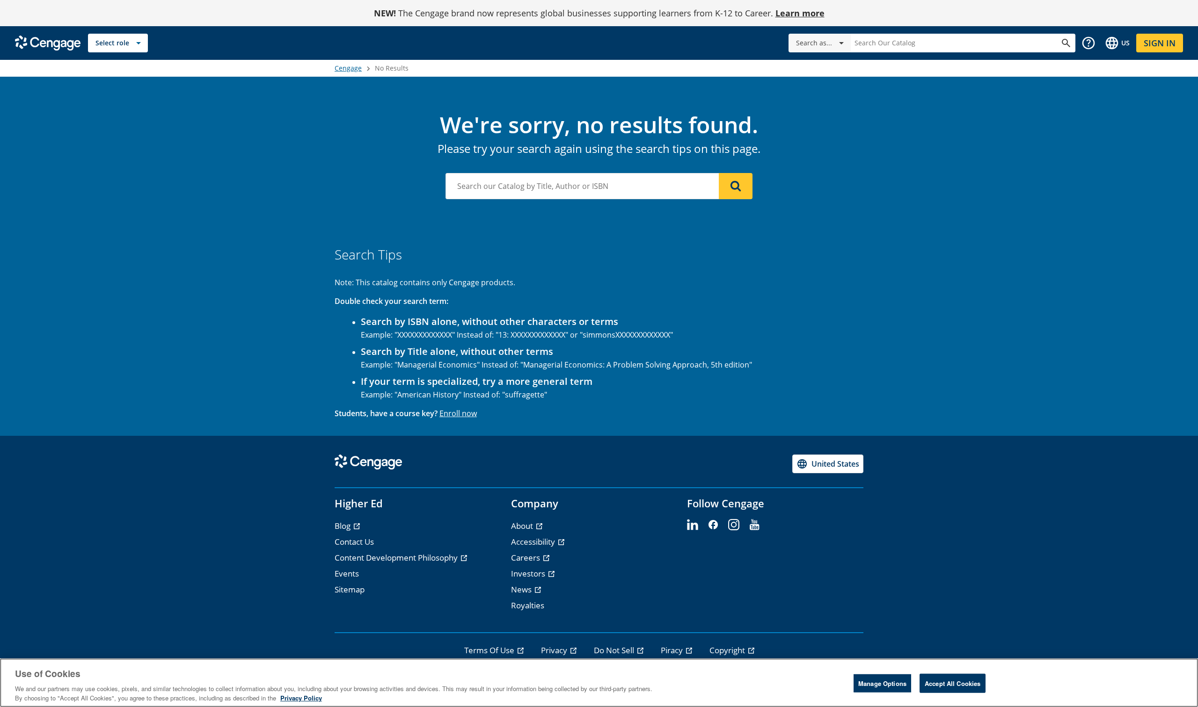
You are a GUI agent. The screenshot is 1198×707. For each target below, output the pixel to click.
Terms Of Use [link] (490, 650)
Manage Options (882, 683)
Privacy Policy (301, 697)
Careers (526, 557)
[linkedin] (692, 525)
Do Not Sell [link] (615, 650)
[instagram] (733, 525)
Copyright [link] (728, 650)
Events (347, 573)
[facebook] (713, 525)
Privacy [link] (555, 650)
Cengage (348, 68)
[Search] (735, 186)
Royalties (527, 605)
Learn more (800, 13)
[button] (1088, 43)
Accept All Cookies (952, 683)
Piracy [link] (673, 650)
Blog (343, 525)
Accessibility (534, 541)
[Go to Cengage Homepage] (47, 42)
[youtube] (754, 525)
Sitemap (350, 589)
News (522, 589)
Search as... (814, 42)
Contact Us (354, 541)
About (523, 525)
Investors (529, 573)
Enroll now (458, 413)
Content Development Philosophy (397, 557)
